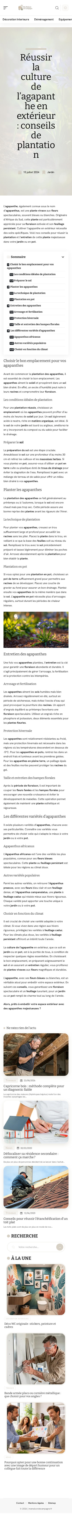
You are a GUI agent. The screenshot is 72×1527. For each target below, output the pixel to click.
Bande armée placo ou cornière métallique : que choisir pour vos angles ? (32, 1394)
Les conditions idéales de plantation (35, 274)
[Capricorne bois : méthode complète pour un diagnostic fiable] (36, 1054)
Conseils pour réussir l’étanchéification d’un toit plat (35, 1220)
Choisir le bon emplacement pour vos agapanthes (30, 266)
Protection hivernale (26, 318)
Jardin (50, 172)
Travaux (11, 1080)
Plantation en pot (24, 299)
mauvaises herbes (50, 459)
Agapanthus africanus (27, 336)
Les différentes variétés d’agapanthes (32, 330)
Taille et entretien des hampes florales (36, 324)
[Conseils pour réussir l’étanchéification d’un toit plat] (36, 1187)
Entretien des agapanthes (25, 305)
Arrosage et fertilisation (28, 311)
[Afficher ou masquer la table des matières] (45, 257)
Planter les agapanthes (24, 286)
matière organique (42, 421)
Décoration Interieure (17, 1319)
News (9, 1148)
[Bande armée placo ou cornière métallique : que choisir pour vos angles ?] (36, 1358)
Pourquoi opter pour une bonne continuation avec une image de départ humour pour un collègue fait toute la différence (33, 1465)
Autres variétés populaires (30, 343)
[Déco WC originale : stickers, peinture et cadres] (36, 1289)
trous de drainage (51, 468)
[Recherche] (57, 8)
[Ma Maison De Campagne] (25, 8)
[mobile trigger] (6, 8)
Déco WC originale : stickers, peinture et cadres (30, 1325)
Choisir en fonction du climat (31, 349)
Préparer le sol (22, 280)
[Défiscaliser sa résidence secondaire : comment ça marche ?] (36, 1122)
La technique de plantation (29, 293)
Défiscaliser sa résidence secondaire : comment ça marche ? (30, 1155)
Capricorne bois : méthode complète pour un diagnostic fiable (33, 1088)
